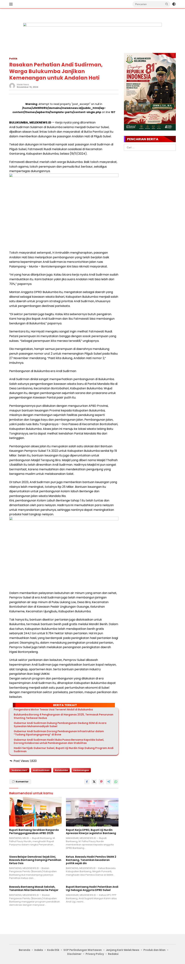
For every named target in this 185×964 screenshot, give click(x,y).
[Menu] (11, 4)
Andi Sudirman (41, 770)
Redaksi (113, 954)
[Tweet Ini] (94, 781)
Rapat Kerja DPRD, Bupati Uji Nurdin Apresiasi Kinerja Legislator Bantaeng (91, 831)
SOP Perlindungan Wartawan (82, 950)
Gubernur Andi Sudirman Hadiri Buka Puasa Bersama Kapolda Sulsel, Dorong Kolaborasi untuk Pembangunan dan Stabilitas (59, 741)
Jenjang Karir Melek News (122, 950)
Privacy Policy (95, 954)
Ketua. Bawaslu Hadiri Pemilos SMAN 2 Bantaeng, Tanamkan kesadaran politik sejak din (91, 860)
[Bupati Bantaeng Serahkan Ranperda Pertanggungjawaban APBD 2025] (35, 811)
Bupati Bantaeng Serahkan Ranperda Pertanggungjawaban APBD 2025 (34, 831)
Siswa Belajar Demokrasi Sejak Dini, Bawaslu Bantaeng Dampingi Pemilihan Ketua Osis (35, 860)
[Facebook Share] (87, 781)
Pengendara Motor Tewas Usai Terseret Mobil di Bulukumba (53, 709)
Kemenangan (81, 770)
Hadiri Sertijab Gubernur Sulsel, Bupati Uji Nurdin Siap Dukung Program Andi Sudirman (63, 749)
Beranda (24, 950)
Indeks (38, 950)
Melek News (23, 84)
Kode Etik (53, 950)
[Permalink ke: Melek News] (12, 85)
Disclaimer (74, 954)
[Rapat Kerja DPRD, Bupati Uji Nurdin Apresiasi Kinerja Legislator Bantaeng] (92, 811)
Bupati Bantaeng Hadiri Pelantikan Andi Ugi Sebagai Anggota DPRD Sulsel (92, 888)
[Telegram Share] (108, 781)
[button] (166, 4)
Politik (13, 58)
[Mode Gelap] (174, 4)
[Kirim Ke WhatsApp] (116, 781)
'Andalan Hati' (19, 770)
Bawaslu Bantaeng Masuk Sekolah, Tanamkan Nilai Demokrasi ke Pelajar (33, 888)
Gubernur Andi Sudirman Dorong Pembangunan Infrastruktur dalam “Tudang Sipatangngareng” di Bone (59, 733)
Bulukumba (61, 770)
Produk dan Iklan (154, 950)
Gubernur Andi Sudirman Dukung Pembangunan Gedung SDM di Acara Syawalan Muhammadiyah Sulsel (60, 724)
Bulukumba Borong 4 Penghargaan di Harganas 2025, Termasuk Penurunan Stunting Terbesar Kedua (63, 716)
